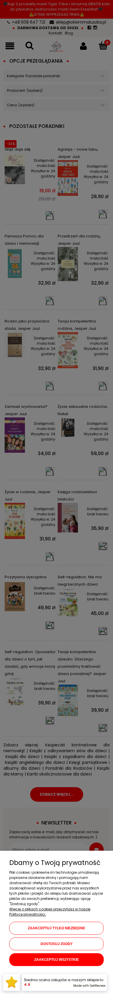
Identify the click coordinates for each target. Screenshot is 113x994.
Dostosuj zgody (57, 944)
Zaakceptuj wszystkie (56, 960)
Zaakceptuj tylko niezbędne (56, 928)
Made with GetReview (89, 986)
